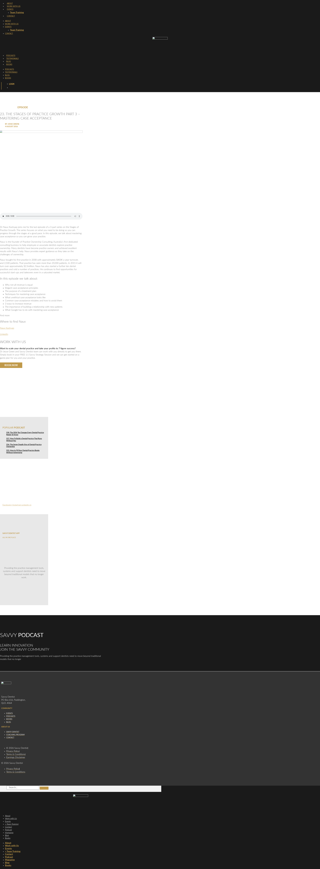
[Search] (44, 788)
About (10, 3)
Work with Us (11, 819)
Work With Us (13, 6)
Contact (11, 16)
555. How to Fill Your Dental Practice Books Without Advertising (23, 452)
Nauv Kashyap (7, 328)
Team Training (17, 12)
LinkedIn (4, 334)
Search (3, 788)
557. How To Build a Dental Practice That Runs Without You (24, 440)
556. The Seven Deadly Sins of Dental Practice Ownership (24, 446)
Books (9, 64)
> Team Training (11, 824)
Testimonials (12, 58)
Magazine (9, 833)
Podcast (8, 830)
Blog (8, 61)
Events (10, 9)
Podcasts (10, 55)
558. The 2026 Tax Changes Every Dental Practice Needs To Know (25, 434)
